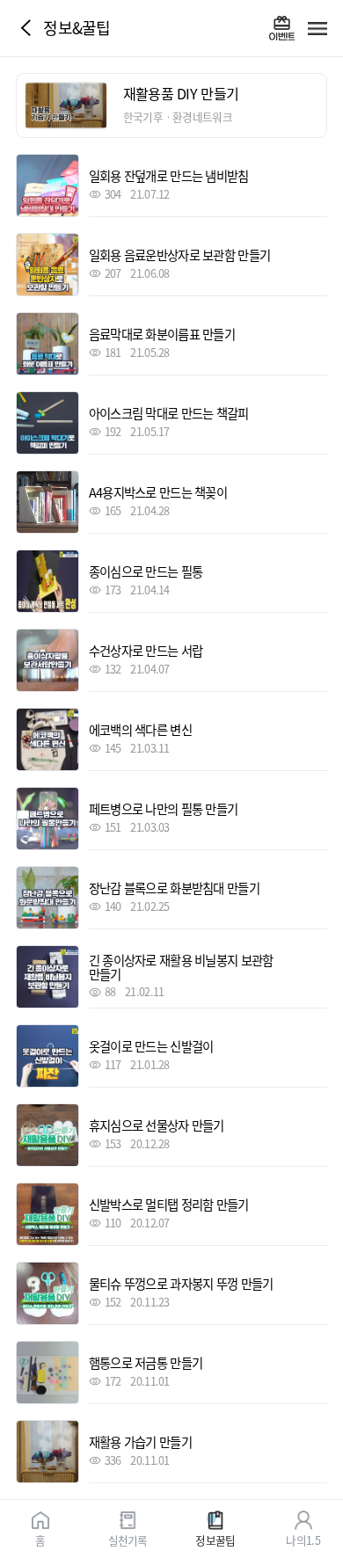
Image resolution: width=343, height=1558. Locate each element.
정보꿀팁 (215, 1539)
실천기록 (128, 1539)
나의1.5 (302, 1539)
